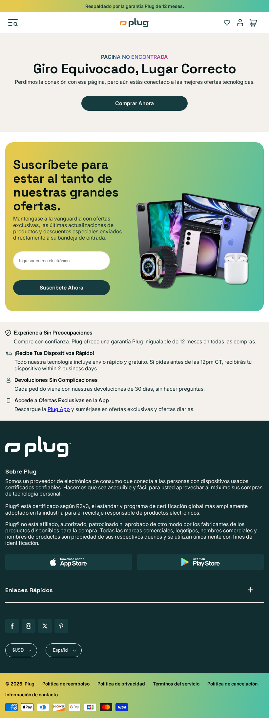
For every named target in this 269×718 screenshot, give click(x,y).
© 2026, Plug (19, 683)
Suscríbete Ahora (61, 287)
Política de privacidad (121, 683)
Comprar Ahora (134, 103)
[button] (13, 22)
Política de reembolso (66, 683)
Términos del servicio (176, 683)
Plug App (59, 409)
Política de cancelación (232, 683)
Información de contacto (31, 694)
